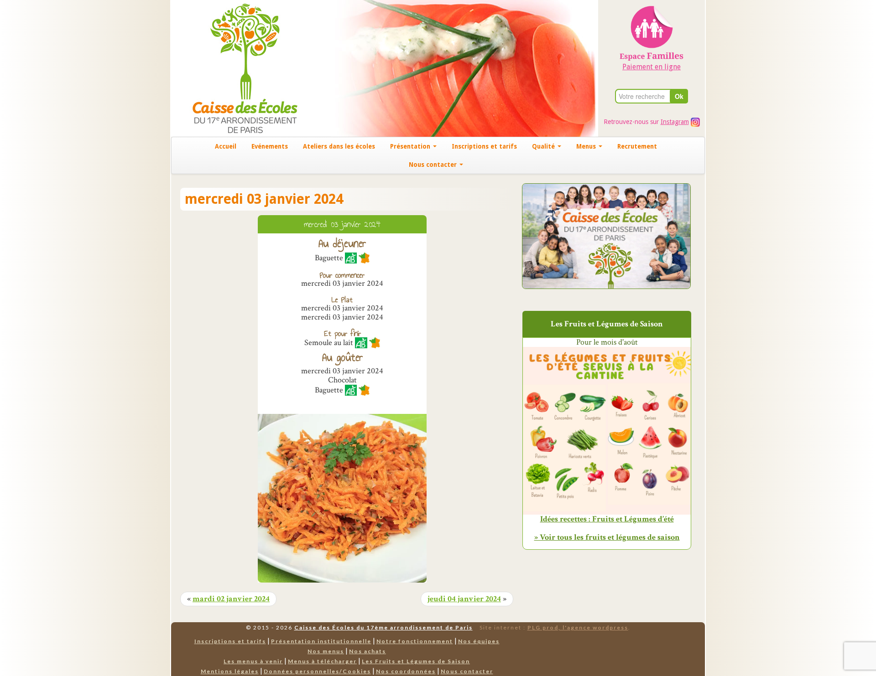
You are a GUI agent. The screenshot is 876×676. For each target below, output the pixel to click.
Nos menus (326, 651)
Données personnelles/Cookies (317, 671)
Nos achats (367, 651)
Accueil (225, 146)
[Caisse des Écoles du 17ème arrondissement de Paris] (235, 67)
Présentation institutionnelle (321, 641)
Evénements (269, 146)
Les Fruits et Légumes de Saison (416, 661)
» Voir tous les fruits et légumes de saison (607, 537)
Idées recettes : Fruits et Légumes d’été (607, 519)
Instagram (675, 121)
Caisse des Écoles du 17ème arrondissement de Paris (383, 627)
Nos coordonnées (406, 671)
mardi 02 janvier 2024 (231, 599)
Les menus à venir (253, 661)
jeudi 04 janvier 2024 (464, 599)
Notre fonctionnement (414, 641)
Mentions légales (230, 671)
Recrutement (637, 146)
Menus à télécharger (322, 661)
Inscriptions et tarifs (484, 146)
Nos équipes (479, 641)
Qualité (544, 146)
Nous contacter (434, 164)
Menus (587, 146)
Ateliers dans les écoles (339, 146)
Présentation (411, 146)
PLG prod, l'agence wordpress (577, 627)
